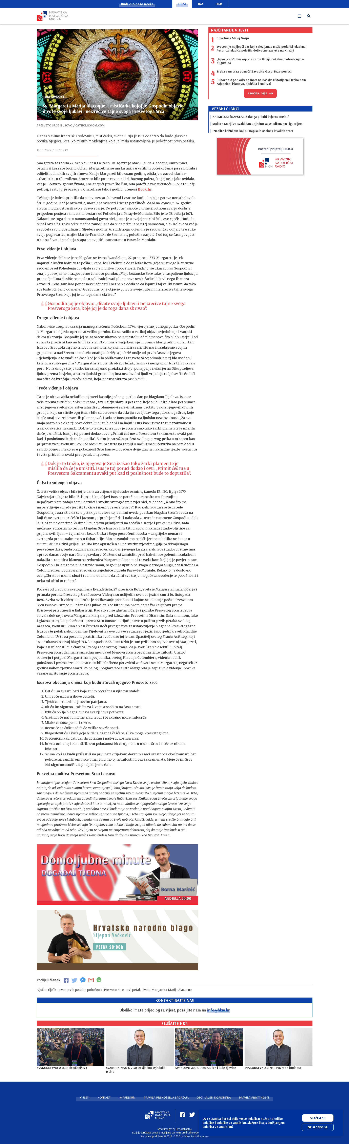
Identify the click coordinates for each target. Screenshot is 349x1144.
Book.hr (145, 189)
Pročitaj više (257, 93)
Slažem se (317, 1118)
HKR (218, 3)
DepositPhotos (183, 1129)
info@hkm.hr (218, 1010)
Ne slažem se (317, 1127)
